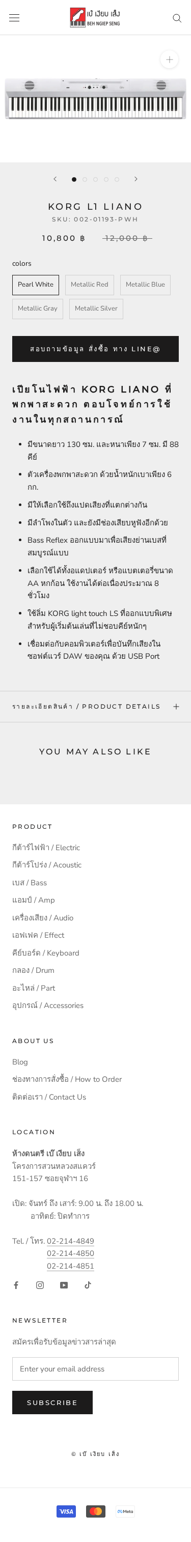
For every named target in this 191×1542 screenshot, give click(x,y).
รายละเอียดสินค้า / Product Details (86, 706)
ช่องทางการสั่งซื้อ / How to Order (67, 1079)
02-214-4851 (70, 1266)
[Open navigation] (14, 17)
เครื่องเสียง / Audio (42, 918)
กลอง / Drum (33, 970)
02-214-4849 (70, 1241)
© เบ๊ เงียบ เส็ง (95, 1453)
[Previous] (55, 179)
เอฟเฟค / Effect (38, 935)
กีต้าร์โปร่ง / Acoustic (46, 865)
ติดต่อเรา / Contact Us (49, 1097)
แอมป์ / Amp (33, 900)
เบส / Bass (29, 883)
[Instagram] (40, 1284)
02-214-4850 (70, 1253)
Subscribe (52, 1402)
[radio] (35, 285)
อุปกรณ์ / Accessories (48, 1005)
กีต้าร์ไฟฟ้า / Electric (46, 848)
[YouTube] (64, 1284)
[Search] (177, 17)
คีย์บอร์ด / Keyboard (45, 953)
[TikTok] (88, 1284)
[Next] (136, 179)
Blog (20, 1062)
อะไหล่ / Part (33, 988)
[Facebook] (16, 1284)
